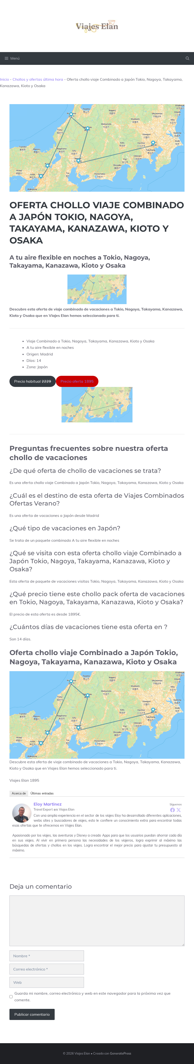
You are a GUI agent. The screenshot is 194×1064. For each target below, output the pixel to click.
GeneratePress (120, 1053)
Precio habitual (32, 381)
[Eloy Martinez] (21, 813)
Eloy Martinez (48, 804)
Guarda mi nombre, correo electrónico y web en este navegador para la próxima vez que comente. (92, 996)
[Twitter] (178, 810)
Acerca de (19, 793)
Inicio (4, 79)
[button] (187, 58)
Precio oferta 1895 (77, 381)
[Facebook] (172, 810)
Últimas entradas (42, 793)
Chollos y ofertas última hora (38, 79)
